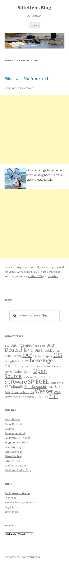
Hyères (43, 271)
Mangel (9, 372)
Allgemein (42, 267)
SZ (6, 387)
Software (16, 381)
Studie (52, 382)
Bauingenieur (22, 345)
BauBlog (9, 428)
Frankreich (32, 271)
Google (10, 361)
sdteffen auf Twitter (16, 465)
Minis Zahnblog (13, 451)
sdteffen (53, 276)
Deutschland (19, 349)
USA (32, 392)
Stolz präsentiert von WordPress (22, 557)
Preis (37, 377)
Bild (37, 345)
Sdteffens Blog (34, 8)
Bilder (50, 170)
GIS (57, 355)
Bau (7, 345)
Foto (35, 356)
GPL (18, 361)
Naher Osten (23, 372)
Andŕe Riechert (13, 424)
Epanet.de (10, 498)
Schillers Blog (12, 461)
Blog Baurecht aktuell (17, 442)
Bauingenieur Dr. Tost (17, 438)
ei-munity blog (13, 447)
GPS (25, 361)
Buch (51, 345)
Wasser (44, 391)
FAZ (27, 355)
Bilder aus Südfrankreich (27, 78)
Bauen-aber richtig (15, 433)
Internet (23, 366)
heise (36, 360)
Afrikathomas (12, 419)
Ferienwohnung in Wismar (20, 502)
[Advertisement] (34, 129)
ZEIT (53, 396)
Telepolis (16, 386)
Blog (43, 345)
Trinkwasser (35, 386)
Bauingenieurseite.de (17, 493)
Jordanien (35, 366)
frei (40, 356)
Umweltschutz (20, 392)
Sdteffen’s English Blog (18, 470)
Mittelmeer (55, 271)
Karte (46, 366)
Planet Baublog (13, 456)
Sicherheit (46, 377)
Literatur (56, 366)
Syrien (60, 382)
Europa (20, 271)
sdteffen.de (11, 511)
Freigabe (48, 356)
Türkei (51, 386)
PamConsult (28, 377)
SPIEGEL (38, 381)
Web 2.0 (33, 397)
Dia (37, 350)
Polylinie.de (11, 507)
